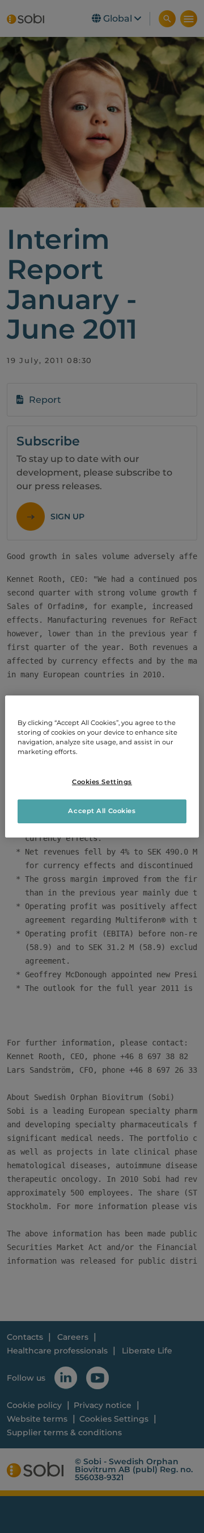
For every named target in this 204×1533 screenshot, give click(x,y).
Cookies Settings (102, 782)
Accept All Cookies (101, 811)
